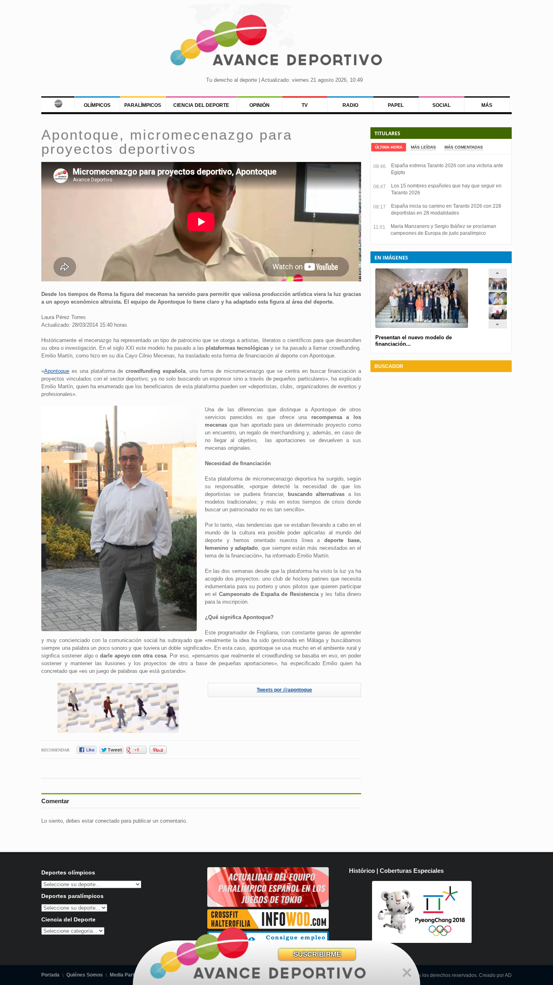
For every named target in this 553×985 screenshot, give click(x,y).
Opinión (259, 105)
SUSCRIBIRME (317, 954)
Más (486, 105)
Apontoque (56, 371)
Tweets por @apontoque (284, 690)
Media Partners (127, 975)
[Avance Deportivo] (276, 43)
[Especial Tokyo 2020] (268, 905)
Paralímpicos (142, 105)
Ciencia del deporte (201, 105)
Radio (350, 105)
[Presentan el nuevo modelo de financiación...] (498, 289)
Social (441, 105)
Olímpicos (97, 105)
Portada (50, 975)
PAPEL (396, 105)
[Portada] (57, 102)
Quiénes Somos (84, 975)
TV (305, 105)
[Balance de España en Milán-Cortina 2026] (498, 303)
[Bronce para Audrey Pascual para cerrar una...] (498, 318)
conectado (107, 821)
